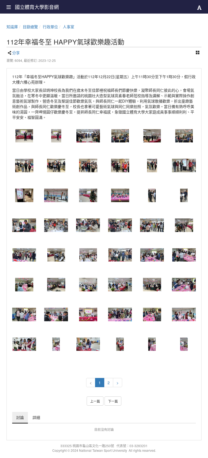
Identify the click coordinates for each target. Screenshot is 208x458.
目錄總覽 (30, 26)
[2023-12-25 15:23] (24, 136)
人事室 (68, 26)
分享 (16, 52)
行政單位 (50, 26)
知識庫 (12, 26)
